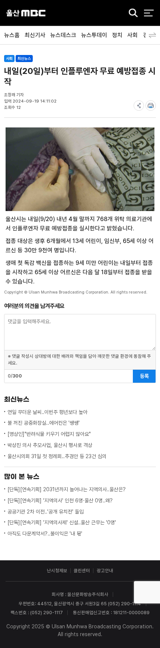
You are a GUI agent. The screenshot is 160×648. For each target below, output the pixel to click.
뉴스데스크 (63, 35)
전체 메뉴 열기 (148, 13)
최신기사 (35, 35)
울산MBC (25, 13)
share (139, 105)
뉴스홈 (12, 35)
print (150, 105)
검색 (131, 13)
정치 (117, 35)
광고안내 (105, 570)
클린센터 (82, 570)
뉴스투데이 (94, 35)
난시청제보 (57, 570)
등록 (144, 376)
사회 (132, 35)
